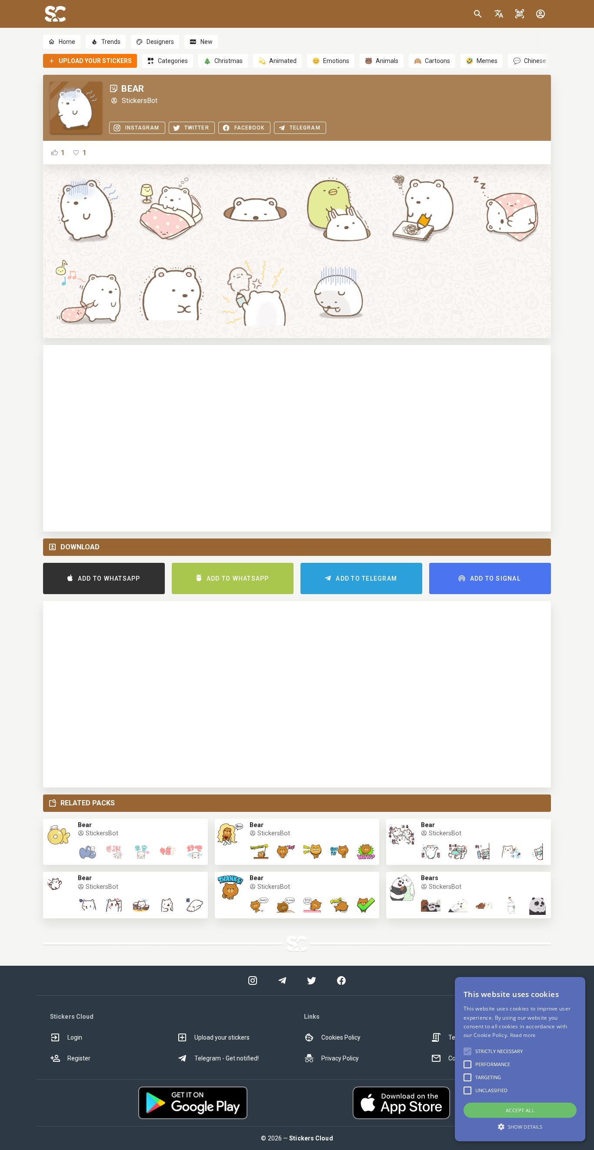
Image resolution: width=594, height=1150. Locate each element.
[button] (498, 13)
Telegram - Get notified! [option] (226, 1058)
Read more (523, 1035)
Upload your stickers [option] (222, 1037)
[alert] (520, 1059)
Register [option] (78, 1058)
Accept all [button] (520, 1110)
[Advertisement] (297, 438)
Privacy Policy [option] (340, 1058)
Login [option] (74, 1037)
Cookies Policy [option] (340, 1037)
